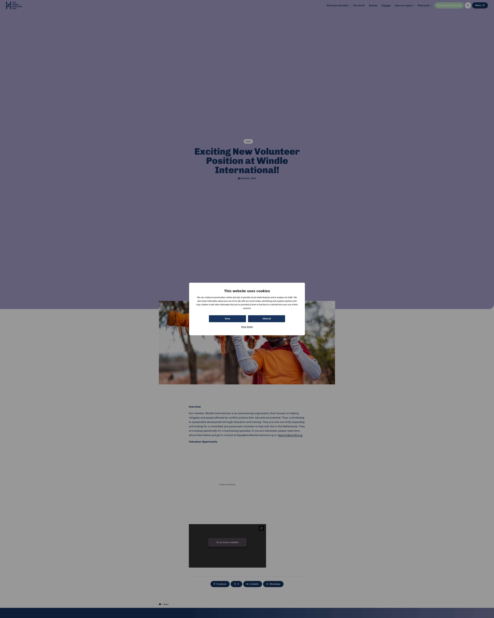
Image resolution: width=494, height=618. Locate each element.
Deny (227, 319)
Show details (247, 327)
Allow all (267, 319)
